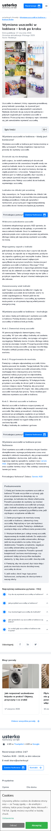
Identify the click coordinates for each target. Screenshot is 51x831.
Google (36, 744)
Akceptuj (36, 825)
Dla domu (32, 787)
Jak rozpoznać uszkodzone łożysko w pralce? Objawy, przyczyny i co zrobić (19, 696)
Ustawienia (8, 818)
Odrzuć (13, 825)
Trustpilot (19, 744)
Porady (15, 17)
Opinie (5, 787)
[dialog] (25, 811)
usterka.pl (6, 17)
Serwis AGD (37, 476)
